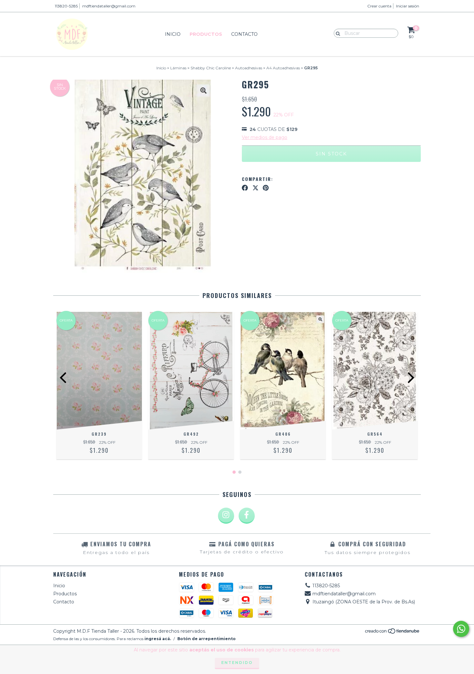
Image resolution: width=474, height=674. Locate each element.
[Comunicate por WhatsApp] (461, 629)
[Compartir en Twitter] (255, 187)
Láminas (178, 67)
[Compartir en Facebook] (245, 187)
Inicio (173, 34)
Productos (206, 34)
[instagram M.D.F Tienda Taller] (226, 516)
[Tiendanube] (392, 632)
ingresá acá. (157, 638)
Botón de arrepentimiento (206, 638)
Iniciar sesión (407, 6)
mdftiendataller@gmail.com (108, 6)
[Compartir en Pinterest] (266, 187)
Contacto (244, 34)
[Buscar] (336, 32)
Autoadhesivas (248, 67)
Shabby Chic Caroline (211, 67)
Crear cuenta (379, 6)
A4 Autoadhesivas (283, 67)
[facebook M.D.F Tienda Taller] (247, 516)
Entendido (237, 662)
